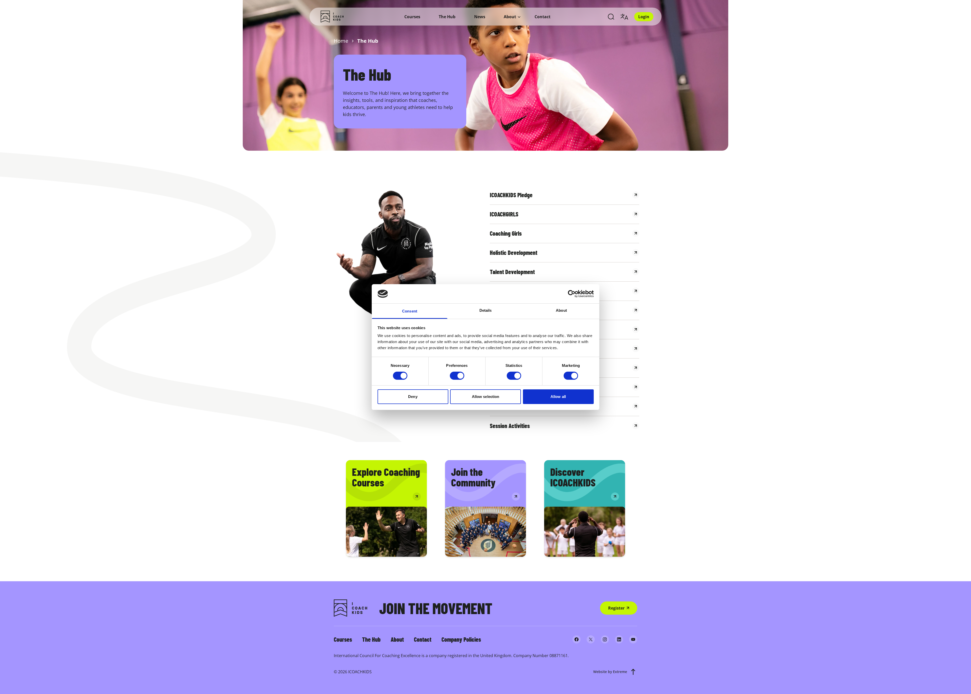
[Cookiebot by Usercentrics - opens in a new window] (571, 294)
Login (643, 16)
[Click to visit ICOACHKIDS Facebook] (576, 639)
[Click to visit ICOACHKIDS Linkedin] (619, 639)
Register (616, 608)
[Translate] (624, 17)
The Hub (447, 16)
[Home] (332, 17)
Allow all (558, 396)
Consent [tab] (409, 311)
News (479, 16)
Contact (542, 16)
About (510, 16)
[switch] (457, 376)
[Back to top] (633, 672)
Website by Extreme (610, 671)
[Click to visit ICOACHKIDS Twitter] (591, 639)
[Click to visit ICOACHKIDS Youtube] (633, 639)
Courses (412, 16)
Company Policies (461, 639)
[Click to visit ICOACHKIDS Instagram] (605, 639)
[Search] (611, 17)
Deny (412, 396)
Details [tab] (485, 310)
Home (341, 40)
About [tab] (561, 310)
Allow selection (485, 396)
